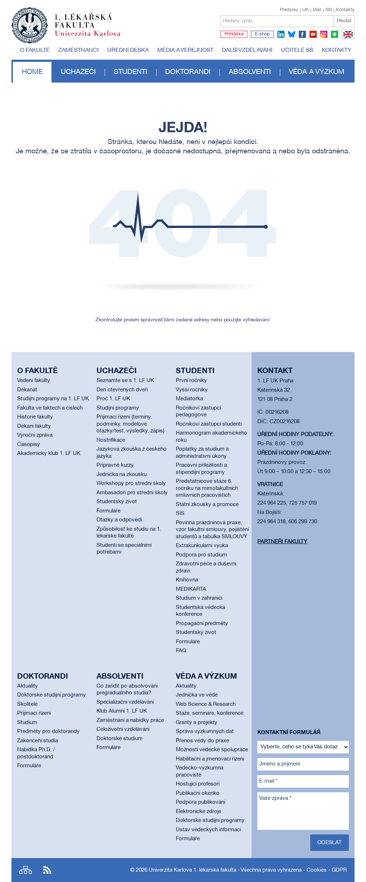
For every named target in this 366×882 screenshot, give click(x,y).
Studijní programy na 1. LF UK (53, 398)
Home (32, 72)
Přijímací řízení (34, 713)
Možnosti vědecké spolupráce (212, 749)
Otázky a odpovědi (119, 519)
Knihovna (187, 580)
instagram (323, 34)
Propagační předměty (202, 623)
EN (346, 38)
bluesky (291, 34)
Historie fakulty (35, 417)
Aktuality (27, 686)
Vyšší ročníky (192, 389)
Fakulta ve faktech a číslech (50, 408)
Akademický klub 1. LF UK (48, 453)
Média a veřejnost (185, 50)
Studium (27, 722)
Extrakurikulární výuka (202, 545)
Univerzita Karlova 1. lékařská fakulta (192, 870)
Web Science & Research (206, 704)
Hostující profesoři (197, 784)
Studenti (130, 72)
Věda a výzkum (316, 72)
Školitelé (27, 704)
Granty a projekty (196, 722)
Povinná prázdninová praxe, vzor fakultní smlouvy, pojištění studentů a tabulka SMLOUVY (212, 529)
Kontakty (345, 10)
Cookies (317, 870)
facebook (302, 34)
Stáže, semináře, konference (209, 713)
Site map (25, 870)
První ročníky (191, 380)
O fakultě (35, 50)
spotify (334, 34)
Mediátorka (189, 398)
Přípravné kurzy (115, 465)
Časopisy (28, 444)
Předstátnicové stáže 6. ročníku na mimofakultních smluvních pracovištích (207, 488)
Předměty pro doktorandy (48, 731)
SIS (328, 10)
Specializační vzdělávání (125, 702)
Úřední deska (128, 50)
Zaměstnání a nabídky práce (130, 720)
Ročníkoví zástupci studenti (209, 424)
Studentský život (117, 501)
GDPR (339, 870)
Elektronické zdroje (198, 811)
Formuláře (108, 511)
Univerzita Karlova (93, 37)
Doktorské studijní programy (51, 695)
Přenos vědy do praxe (202, 740)
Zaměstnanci (78, 50)
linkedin (281, 34)
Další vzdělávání (247, 50)
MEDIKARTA (191, 589)
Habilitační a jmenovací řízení (210, 759)
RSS (47, 870)
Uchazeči (78, 72)
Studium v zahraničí (199, 598)
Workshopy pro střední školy (131, 483)
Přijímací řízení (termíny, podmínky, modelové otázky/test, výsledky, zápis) (130, 424)
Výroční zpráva (35, 435)
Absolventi (250, 72)
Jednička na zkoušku (122, 474)
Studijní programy (118, 408)
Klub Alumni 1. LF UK (122, 711)
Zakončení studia (37, 740)
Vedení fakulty (33, 380)
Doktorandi (188, 72)
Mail (317, 10)
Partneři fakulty (282, 541)
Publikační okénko (197, 793)
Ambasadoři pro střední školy (132, 492)
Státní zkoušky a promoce (207, 504)
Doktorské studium (120, 738)
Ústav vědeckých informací (208, 829)
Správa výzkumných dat (205, 731)
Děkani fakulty (34, 426)
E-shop (262, 34)
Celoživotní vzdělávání (123, 729)
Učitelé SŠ (297, 50)
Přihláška (233, 34)
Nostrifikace (111, 440)
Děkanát (27, 389)
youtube (313, 34)
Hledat (344, 21)
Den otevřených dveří (122, 389)
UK (305, 10)
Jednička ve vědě (197, 695)
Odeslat (329, 842)
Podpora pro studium (201, 555)
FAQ (181, 650)
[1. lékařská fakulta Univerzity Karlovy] (65, 22)
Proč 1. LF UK (113, 398)
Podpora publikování (200, 802)
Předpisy (289, 10)
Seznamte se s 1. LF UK (125, 380)
